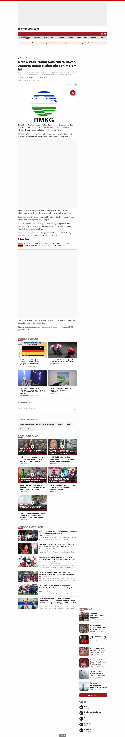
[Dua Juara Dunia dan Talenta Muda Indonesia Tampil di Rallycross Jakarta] (28, 535)
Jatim (79, 37)
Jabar (45, 37)
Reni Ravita (44, 78)
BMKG (30, 128)
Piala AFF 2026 (92, 43)
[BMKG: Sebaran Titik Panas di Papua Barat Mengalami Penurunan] (62, 378)
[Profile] (101, 34)
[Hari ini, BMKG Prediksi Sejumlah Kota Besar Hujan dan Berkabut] (62, 350)
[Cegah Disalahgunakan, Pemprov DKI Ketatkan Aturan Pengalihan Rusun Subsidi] (28, 576)
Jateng (61, 37)
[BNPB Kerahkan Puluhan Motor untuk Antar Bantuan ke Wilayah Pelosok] (62, 475)
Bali (85, 37)
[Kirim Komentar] (75, 409)
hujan (27, 130)
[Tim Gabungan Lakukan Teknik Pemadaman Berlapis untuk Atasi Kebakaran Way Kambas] (32, 503)
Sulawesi (93, 37)
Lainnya (102, 37)
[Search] (105, 34)
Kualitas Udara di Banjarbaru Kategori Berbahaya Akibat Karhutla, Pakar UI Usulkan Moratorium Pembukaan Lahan (49, 244)
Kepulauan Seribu (36, 137)
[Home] (28, 29)
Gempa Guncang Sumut (62, 43)
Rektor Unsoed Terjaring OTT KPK (42, 43)
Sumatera (36, 37)
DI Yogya (70, 37)
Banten (53, 37)
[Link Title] (19, 58)
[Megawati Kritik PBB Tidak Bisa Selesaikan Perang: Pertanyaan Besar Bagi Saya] (28, 548)
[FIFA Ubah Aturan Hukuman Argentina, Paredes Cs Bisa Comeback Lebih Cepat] (28, 589)
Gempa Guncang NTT (79, 43)
